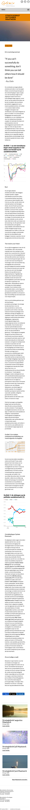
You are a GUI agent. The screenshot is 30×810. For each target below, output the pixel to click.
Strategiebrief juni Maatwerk (14, 771)
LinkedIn (21, 694)
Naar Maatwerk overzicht (19, 779)
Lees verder (5, 726)
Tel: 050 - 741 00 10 (5, 801)
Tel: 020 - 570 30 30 (5, 794)
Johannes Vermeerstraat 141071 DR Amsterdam (6, 792)
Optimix (8, 4)
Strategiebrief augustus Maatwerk (12, 721)
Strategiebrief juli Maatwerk (14, 746)
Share (6, 694)
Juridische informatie (15, 809)
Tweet (13, 694)
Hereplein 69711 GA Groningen (5, 799)
